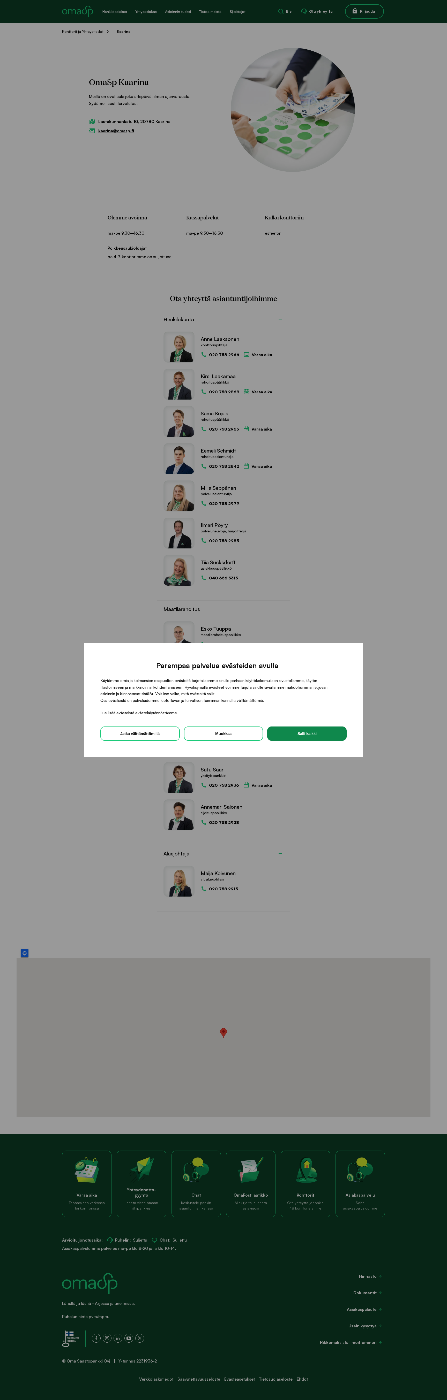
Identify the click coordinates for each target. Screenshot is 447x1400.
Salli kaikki (307, 733)
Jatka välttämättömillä (140, 733)
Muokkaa (223, 733)
